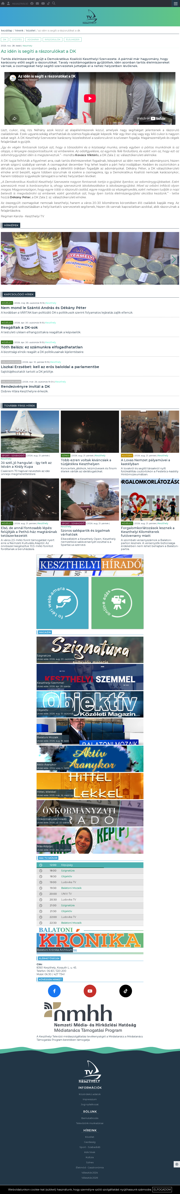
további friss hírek (19, 405)
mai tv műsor (48, 858)
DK (4, 39)
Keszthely (27, 45)
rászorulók (52, 39)
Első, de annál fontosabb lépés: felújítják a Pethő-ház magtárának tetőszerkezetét (29, 532)
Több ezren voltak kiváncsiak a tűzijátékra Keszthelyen (86, 462)
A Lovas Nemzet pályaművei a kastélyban (145, 462)
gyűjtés (17, 39)
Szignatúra (68, 870)
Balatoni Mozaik (71, 888)
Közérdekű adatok (90, 1094)
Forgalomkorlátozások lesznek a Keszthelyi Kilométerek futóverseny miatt (148, 532)
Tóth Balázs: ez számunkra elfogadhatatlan (42, 347)
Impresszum (90, 1099)
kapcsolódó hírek (19, 294)
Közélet (31, 30)
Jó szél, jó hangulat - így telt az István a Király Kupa (26, 465)
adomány (33, 39)
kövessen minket (50, 979)
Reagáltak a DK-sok (19, 327)
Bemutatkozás (89, 1118)
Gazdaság (89, 1142)
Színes (65, 455)
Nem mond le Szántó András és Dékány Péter (43, 308)
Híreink (19, 30)
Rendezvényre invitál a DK (25, 386)
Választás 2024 (90, 1172)
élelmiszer (72, 39)
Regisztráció (20, 4)
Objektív (66, 876)
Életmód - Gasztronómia (90, 1167)
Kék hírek (89, 1152)
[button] (6, 259)
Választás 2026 (11, 362)
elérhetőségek (49, 958)
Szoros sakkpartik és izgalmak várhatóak (85, 532)
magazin (45, 632)
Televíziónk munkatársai (89, 1123)
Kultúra (127, 455)
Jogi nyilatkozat (90, 1104)
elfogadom (162, 1189)
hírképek (11, 225)
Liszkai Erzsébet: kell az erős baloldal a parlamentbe (50, 367)
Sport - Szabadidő (13, 455)
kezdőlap (6, 30)
